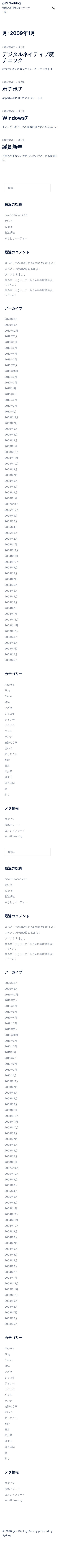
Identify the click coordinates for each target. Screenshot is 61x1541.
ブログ (8, 274)
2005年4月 (11, 527)
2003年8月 (11, 642)
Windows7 (15, 118)
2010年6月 (11, 399)
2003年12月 (12, 619)
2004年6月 (11, 584)
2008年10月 (12, 463)
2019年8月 (11, 342)
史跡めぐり (11, 742)
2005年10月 (12, 509)
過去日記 (10, 782)
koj (33, 268)
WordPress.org (13, 836)
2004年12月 (12, 550)
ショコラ (10, 713)
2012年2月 (11, 382)
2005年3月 (11, 532)
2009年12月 (12, 417)
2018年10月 (11, 371)
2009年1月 (11, 446)
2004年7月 (11, 579)
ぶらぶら (10, 725)
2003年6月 (11, 654)
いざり (8, 707)
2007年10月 (11, 504)
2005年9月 (11, 515)
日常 (7, 765)
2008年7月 (11, 475)
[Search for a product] (53, 8)
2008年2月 (11, 492)
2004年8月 (11, 573)
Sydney (6, 1535)
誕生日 (8, 777)
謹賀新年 (12, 147)
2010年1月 (11, 411)
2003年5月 (11, 660)
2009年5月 (11, 428)
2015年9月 (11, 376)
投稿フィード (12, 824)
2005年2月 (11, 538)
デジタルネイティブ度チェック (28, 57)
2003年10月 (12, 631)
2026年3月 (11, 319)
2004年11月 (11, 556)
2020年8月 (11, 324)
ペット (8, 730)
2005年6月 (11, 521)
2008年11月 (11, 457)
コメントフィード (15, 830)
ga (9, 284)
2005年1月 (11, 544)
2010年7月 (11, 394)
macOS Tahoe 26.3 (16, 215)
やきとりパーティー (16, 238)
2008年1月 (11, 498)
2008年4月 (11, 486)
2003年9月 (11, 637)
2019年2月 (11, 359)
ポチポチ (12, 89)
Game (8, 696)
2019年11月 (11, 336)
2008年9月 (11, 469)
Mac (7, 702)
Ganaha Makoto (40, 262)
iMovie (9, 226)
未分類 (21, 47)
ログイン (10, 819)
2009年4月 (11, 434)
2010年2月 (11, 405)
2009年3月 (11, 440)
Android (9, 684)
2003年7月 (11, 648)
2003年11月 (11, 625)
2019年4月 (11, 353)
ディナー (10, 719)
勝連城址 (10, 232)
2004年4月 (11, 596)
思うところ (11, 754)
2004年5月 (11, 590)
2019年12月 (11, 330)
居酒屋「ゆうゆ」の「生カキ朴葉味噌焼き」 (30, 280)
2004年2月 (11, 608)
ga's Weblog (11, 3)
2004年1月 (11, 613)
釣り (7, 794)
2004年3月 (11, 602)
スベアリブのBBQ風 (16, 262)
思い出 (8, 220)
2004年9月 (11, 567)
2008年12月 (12, 452)
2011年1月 (10, 388)
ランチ (8, 736)
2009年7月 (11, 423)
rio (9, 294)
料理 (7, 759)
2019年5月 (11, 347)
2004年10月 (12, 561)
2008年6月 (11, 480)
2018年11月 (11, 365)
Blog (7, 690)
